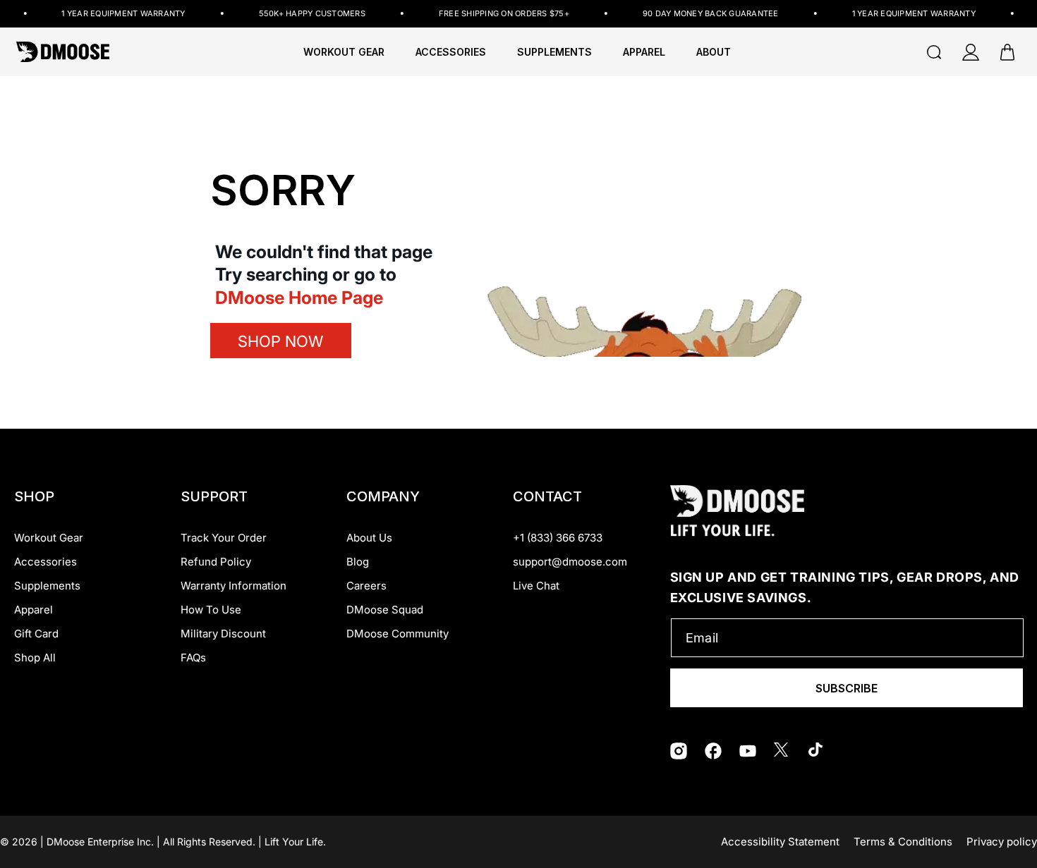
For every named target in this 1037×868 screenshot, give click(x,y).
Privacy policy (1001, 841)
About (713, 52)
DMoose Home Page (299, 297)
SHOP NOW (280, 341)
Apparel (33, 609)
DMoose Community (397, 633)
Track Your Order (224, 537)
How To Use (211, 609)
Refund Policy (216, 561)
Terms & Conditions (903, 841)
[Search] (934, 52)
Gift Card (36, 633)
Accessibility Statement (780, 841)
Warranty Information (233, 585)
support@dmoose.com (570, 561)
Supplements (47, 585)
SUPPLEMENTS (554, 52)
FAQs (193, 657)
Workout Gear (343, 52)
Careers (366, 585)
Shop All (35, 657)
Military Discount (223, 633)
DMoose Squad (384, 609)
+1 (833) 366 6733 (557, 537)
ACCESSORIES (451, 52)
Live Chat (536, 585)
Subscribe (846, 688)
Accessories (45, 561)
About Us (369, 537)
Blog (357, 561)
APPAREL (644, 52)
